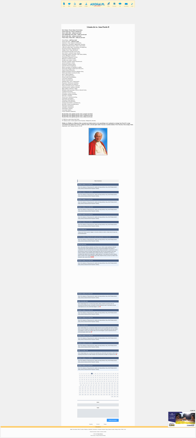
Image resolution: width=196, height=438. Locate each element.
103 (104, 383)
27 (93, 375)
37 (115, 375)
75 (79, 381)
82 (95, 381)
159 (93, 390)
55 (115, 377)
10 (95, 373)
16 (108, 373)
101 (98, 383)
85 (102, 381)
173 (90, 392)
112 (88, 385)
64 (95, 379)
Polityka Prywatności (93, 431)
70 (108, 379)
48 (99, 377)
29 (97, 375)
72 (113, 379)
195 (109, 394)
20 (117, 373)
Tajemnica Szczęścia (111, 429)
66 (99, 379)
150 (109, 388)
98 (91, 383)
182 (114, 392)
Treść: (98, 407)
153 (117, 388)
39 (79, 377)
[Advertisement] (98, 15)
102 (101, 383)
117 (101, 385)
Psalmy (119, 429)
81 (93, 381)
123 (117, 385)
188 (90, 394)
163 (104, 390)
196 (112, 394)
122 (114, 385)
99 (93, 383)
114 (93, 385)
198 (117, 394)
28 (95, 375)
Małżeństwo (86, 429)
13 (102, 373)
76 (82, 381)
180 (109, 392)
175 (96, 392)
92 (117, 381)
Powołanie (82, 429)
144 (93, 388)
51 (106, 377)
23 (84, 375)
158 (90, 390)
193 (104, 394)
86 (104, 381)
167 (114, 390)
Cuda (125, 429)
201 (117, 396)
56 (117, 377)
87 (106, 381)
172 (88, 392)
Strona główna (98, 426)
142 (88, 388)
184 (80, 394)
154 (80, 390)
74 (117, 379)
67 (102, 379)
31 (102, 375)
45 (93, 377)
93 (80, 383)
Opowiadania (75, 429)
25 (88, 375)
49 (102, 377)
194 (106, 394)
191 (98, 394)
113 (91, 385)
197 (114, 394)
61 (88, 379)
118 (104, 385)
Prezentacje (99, 429)
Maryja (107, 429)
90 (113, 381)
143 (90, 388)
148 (104, 388)
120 (109, 385)
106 (112, 383)
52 (108, 377)
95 (84, 383)
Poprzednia (91, 424)
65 (97, 379)
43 (88, 377)
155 (82, 390)
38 (117, 375)
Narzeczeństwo (95, 429)
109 (80, 385)
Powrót (98, 424)
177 (101, 392)
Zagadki (71, 429)
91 (115, 381)
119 (106, 385)
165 (109, 390)
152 (114, 388)
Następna (105, 424)
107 (114, 383)
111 (86, 385)
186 (85, 394)
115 (96, 385)
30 (99, 375)
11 (97, 373)
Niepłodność (90, 429)
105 (109, 383)
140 (82, 388)
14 (104, 373)
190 (96, 394)
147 (101, 388)
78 (86, 381)
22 (82, 375)
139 (80, 388)
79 (88, 381)
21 (79, 375)
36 (113, 375)
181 (112, 392)
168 (117, 390)
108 (117, 383)
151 (112, 388)
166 (112, 390)
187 (88, 394)
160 (96, 390)
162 (101, 390)
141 (85, 388)
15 (106, 373)
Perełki (122, 429)
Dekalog (116, 429)
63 (93, 379)
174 (93, 392)
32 (104, 375)
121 (112, 385)
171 (85, 392)
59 (84, 379)
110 (83, 385)
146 (98, 388)
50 (104, 377)
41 (84, 377)
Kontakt (105, 431)
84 (99, 381)
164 (106, 390)
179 (106, 392)
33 (106, 375)
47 (97, 377)
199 (112, 396)
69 (106, 379)
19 (115, 373)
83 (97, 381)
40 (82, 377)
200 (114, 396)
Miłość (79, 429)
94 (82, 383)
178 (104, 392)
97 (89, 383)
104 (106, 383)
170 (82, 392)
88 (108, 381)
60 (86, 379)
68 (104, 379)
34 (108, 375)
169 (80, 392)
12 (99, 373)
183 (117, 392)
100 (96, 383)
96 (86, 383)
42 (86, 377)
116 (99, 385)
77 (84, 381)
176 (98, 392)
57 (79, 379)
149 (106, 388)
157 (88, 390)
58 (82, 379)
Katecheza (103, 429)
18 (113, 373)
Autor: (98, 402)
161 (98, 390)
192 (101, 394)
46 (95, 377)
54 (113, 377)
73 (115, 379)
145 (96, 388)
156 (85, 390)
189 (93, 394)
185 (82, 394)
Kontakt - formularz (100, 431)
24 (86, 375)
